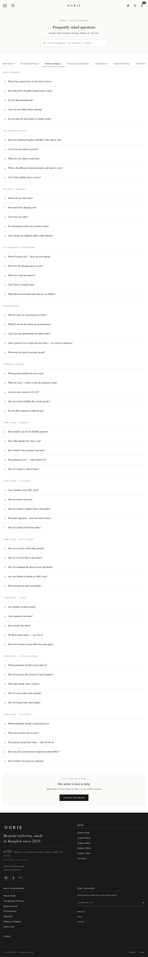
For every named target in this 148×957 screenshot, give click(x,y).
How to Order (9, 895)
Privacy (132, 952)
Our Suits (81, 858)
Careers (80, 921)
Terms (142, 952)
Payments (8, 916)
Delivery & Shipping (12, 921)
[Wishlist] (135, 5)
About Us (81, 911)
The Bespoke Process (13, 900)
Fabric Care (8, 926)
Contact (7, 936)
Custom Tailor (83, 853)
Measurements (10, 906)
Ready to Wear (84, 848)
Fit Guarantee (9, 911)
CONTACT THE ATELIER (74, 797)
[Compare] (128, 5)
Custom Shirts (83, 843)
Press (79, 916)
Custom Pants (83, 837)
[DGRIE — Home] (74, 6)
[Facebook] (13, 877)
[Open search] (13, 6)
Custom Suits (83, 832)
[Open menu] (5, 6)
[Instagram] (6, 877)
